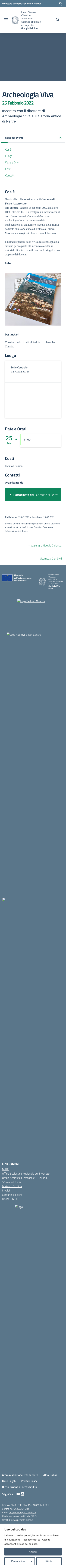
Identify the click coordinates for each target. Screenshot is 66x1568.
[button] (33, 138)
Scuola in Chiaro (11, 1182)
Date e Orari (12, 162)
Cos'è (8, 149)
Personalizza (18, 1561)
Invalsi (6, 1190)
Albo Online (50, 1475)
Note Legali (9, 1481)
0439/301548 (21, 1509)
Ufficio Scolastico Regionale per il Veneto (25, 1173)
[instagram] (22, 1494)
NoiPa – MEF (9, 1199)
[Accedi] (60, 4)
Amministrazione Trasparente (20, 1475)
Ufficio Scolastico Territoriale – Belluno (24, 1178)
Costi (8, 169)
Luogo (8, 156)
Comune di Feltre (12, 1195)
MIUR (5, 1169)
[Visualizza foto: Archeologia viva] (33, 299)
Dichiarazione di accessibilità (19, 1487)
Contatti (10, 175)
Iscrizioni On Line (12, 1186)
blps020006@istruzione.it (22, 1512)
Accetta (33, 1551)
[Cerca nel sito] (57, 20)
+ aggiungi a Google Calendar (45, 545)
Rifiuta (48, 1561)
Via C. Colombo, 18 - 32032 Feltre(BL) (30, 1505)
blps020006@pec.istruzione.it (17, 1520)
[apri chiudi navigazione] (6, 20)
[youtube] (18, 1494)
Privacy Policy (29, 1481)
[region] (33, 1546)
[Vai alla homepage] (15, 20)
